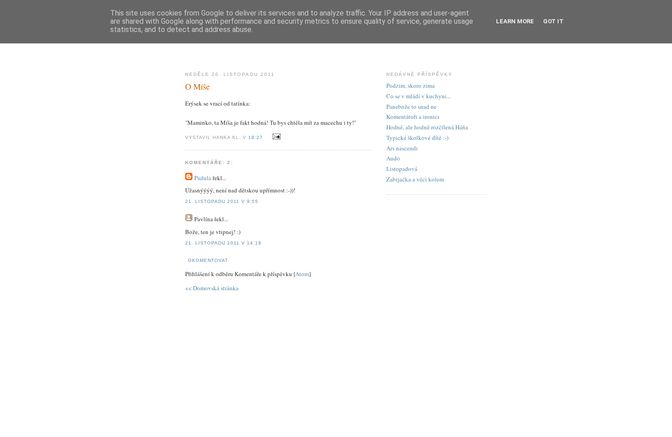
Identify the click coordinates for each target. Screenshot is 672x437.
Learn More (515, 21)
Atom (302, 274)
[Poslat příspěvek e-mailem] (275, 137)
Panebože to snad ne (411, 106)
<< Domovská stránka (212, 288)
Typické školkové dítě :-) (417, 137)
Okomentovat (208, 260)
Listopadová (401, 169)
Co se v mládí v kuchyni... (418, 96)
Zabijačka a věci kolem (415, 179)
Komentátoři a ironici (412, 116)
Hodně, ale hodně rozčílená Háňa (427, 127)
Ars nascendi (402, 148)
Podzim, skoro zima (410, 85)
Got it (553, 21)
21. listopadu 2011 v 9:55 (221, 201)
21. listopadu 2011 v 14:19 (223, 242)
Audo (393, 158)
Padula (202, 178)
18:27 (256, 137)
